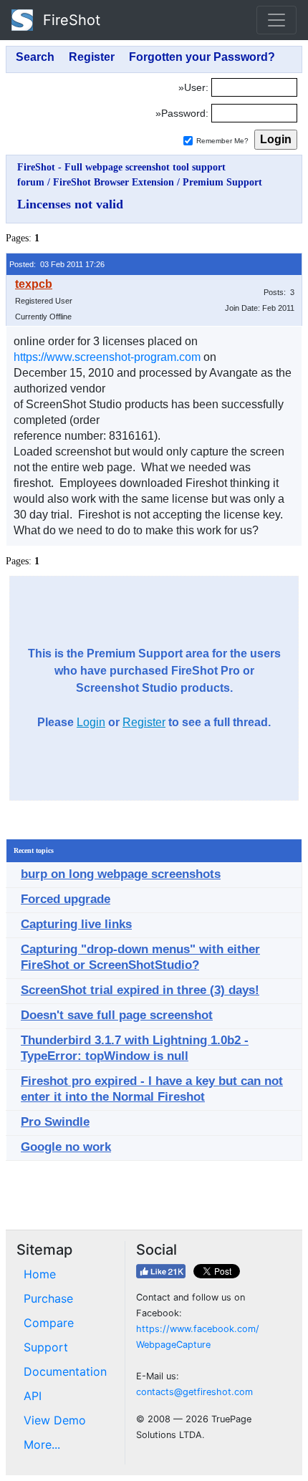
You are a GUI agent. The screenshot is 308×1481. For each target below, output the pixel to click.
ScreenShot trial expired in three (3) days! (140, 990)
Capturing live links (76, 924)
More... (42, 1444)
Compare (49, 1323)
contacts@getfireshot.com (194, 1391)
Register (143, 722)
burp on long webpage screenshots (121, 874)
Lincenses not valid (70, 204)
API (33, 1396)
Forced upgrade (65, 899)
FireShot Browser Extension (113, 182)
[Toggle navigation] (276, 20)
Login (91, 722)
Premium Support (222, 182)
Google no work (66, 1147)
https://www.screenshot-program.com (107, 357)
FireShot (69, 20)
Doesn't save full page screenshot (117, 1015)
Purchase (48, 1298)
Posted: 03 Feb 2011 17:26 (57, 264)
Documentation (65, 1371)
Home (40, 1274)
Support (46, 1347)
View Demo (55, 1420)
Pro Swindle (55, 1122)
